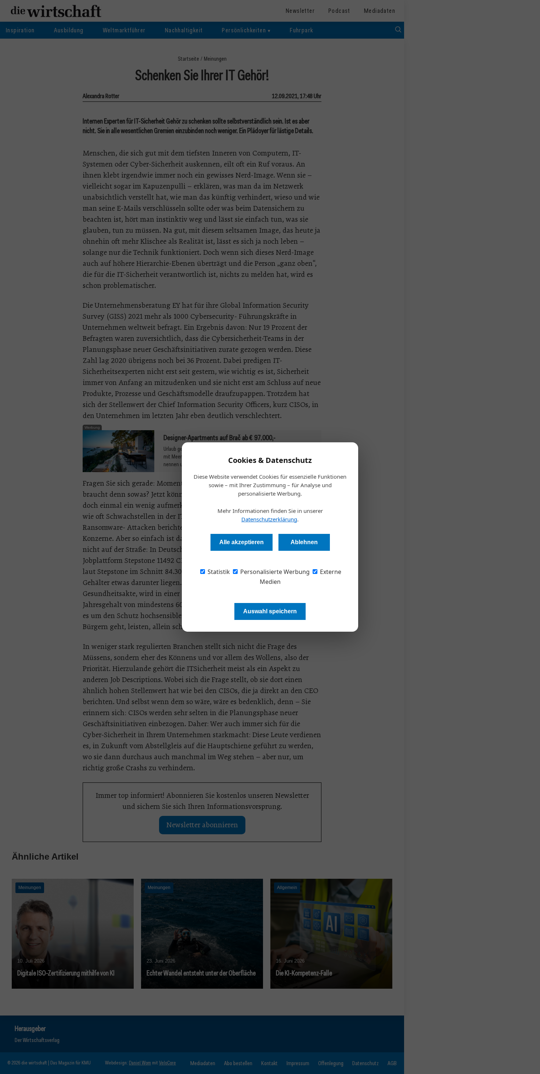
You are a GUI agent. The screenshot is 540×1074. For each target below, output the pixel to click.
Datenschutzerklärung (269, 519)
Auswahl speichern (270, 611)
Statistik (218, 572)
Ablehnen (304, 542)
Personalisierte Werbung (274, 572)
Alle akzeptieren (241, 542)
